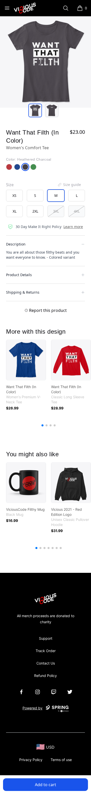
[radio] (14, 195)
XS (14, 195)
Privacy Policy (30, 760)
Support (45, 638)
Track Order (46, 651)
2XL (35, 211)
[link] (26, 360)
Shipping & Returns (22, 292)
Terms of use (61, 760)
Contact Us (45, 663)
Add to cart (45, 784)
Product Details (19, 274)
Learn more (73, 226)
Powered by (32, 708)
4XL (77, 211)
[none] (69, 184)
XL (14, 211)
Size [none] (10, 184)
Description (16, 244)
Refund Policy (45, 675)
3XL (56, 211)
